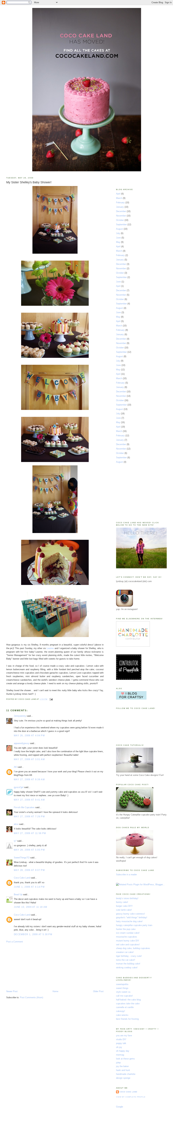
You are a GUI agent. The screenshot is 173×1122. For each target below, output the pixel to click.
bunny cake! (122, 902)
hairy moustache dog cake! (129, 921)
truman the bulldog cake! (128, 963)
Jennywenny (20, 716)
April (118, 193)
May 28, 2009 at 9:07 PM (29, 870)
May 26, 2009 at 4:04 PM (29, 735)
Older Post (98, 991)
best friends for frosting (127, 1019)
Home (55, 991)
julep (118, 1062)
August (119, 229)
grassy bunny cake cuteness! (130, 913)
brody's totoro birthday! (127, 898)
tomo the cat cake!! (125, 960)
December (121, 211)
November (121, 215)
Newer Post (12, 991)
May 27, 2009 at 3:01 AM (29, 759)
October (120, 220)
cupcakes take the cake (128, 1003)
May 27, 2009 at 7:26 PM (29, 816)
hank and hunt (123, 1070)
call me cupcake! (124, 995)
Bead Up (18, 894)
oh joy (119, 1047)
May (118, 242)
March (119, 198)
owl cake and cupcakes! (128, 944)
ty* (15, 841)
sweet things (122, 988)
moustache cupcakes (126, 936)
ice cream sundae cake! (128, 933)
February (120, 202)
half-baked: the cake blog (128, 999)
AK (15, 767)
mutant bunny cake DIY (127, 940)
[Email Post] (50, 699)
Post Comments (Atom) (31, 997)
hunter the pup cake (125, 929)
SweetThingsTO (22, 857)
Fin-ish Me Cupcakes (24, 807)
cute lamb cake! (124, 910)
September (121, 224)
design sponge (123, 1078)
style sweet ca (123, 992)
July (118, 233)
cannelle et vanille (125, 1007)
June (118, 237)
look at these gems (125, 1058)
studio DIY (121, 1039)
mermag (120, 1055)
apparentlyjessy (21, 743)
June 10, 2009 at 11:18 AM (30, 907)
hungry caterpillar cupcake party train (134, 925)
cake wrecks (122, 1015)
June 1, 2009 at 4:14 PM (29, 887)
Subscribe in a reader (126, 874)
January (120, 207)
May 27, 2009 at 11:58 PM (30, 833)
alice (16, 824)
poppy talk (121, 1043)
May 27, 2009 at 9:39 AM (29, 779)
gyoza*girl (18, 787)
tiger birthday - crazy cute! (129, 956)
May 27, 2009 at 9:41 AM (29, 800)
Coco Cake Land (22, 877)
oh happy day (122, 1051)
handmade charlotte (125, 1074)
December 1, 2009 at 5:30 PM (33, 934)
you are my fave (124, 1035)
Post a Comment (14, 941)
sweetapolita (122, 984)
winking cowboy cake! (127, 967)
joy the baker (122, 1066)
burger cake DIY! (124, 906)
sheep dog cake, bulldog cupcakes (133, 948)
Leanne (50, 648)
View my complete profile (130, 1097)
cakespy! (120, 1011)
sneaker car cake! (125, 952)
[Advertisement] (31, 966)
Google (119, 1106)
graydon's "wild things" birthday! (131, 917)
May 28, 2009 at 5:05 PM (29, 850)
